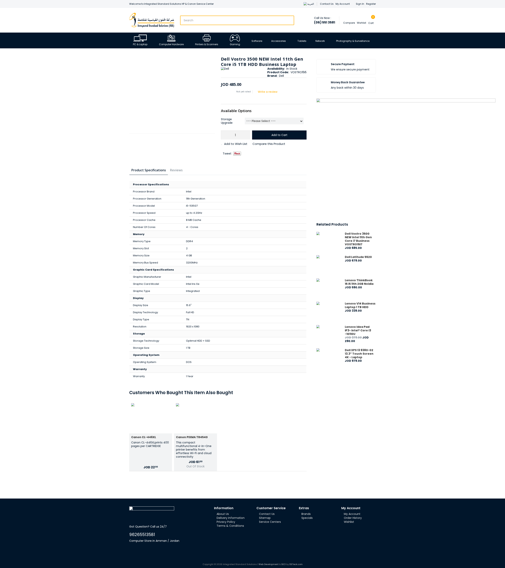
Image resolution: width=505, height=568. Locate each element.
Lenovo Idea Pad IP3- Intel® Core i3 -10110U (358, 330)
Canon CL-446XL (143, 437)
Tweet (227, 153)
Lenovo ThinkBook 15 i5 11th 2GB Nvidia (359, 282)
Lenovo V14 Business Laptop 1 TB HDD (360, 305)
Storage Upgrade (227, 121)
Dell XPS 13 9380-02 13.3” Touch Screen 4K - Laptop (359, 353)
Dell (281, 76)
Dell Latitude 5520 (358, 257)
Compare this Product (268, 144)
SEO (283, 564)
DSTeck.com (296, 564)
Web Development (269, 564)
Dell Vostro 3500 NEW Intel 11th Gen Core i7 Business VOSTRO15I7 (358, 239)
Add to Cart (279, 135)
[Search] (290, 20)
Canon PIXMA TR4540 (192, 437)
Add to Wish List (235, 144)
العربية (310, 4)
